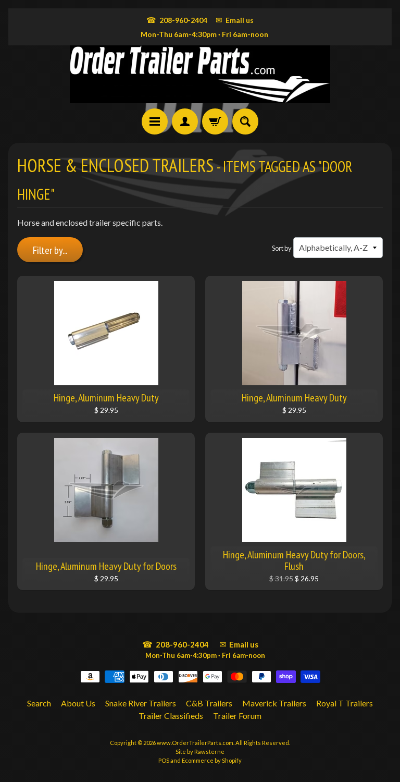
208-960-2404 (176, 20)
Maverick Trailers (274, 703)
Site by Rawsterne (200, 751)
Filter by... (50, 250)
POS (163, 760)
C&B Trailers (209, 703)
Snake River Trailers (140, 703)
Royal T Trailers (344, 703)
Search (39, 703)
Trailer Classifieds (171, 715)
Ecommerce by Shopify (212, 760)
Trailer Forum (237, 715)
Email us (235, 20)
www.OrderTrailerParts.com (195, 742)
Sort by (282, 248)
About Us (78, 703)
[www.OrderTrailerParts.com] (200, 74)
